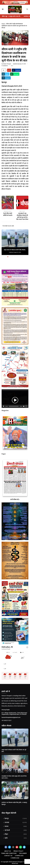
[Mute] (24, 406)
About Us (7, 851)
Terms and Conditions (9, 853)
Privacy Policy (18, 851)
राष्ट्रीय (16, 838)
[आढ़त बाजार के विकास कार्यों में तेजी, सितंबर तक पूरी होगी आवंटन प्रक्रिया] (15, 238)
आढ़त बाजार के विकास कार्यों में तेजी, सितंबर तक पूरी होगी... (14, 751)
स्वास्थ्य (16, 826)
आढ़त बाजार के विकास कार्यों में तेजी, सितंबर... (15, 250)
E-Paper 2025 (19, 856)
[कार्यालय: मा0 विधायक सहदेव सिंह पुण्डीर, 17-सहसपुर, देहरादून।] (15, 790)
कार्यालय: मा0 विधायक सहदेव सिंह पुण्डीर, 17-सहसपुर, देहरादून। (14, 803)
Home (3, 24)
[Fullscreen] (26, 406)
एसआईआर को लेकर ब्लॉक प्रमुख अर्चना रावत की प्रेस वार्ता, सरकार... (14, 777)
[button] (3, 243)
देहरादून (16, 819)
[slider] (14, 406)
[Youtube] (16, 847)
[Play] (3, 406)
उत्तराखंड (16, 823)
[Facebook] (5, 847)
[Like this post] (9, 70)
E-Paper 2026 (15, 858)
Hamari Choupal (7, 64)
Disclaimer (23, 853)
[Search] (27, 9)
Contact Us (8, 856)
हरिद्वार (16, 834)
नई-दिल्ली (16, 830)
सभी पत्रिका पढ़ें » (15, 499)
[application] (15, 398)
